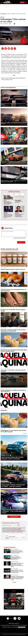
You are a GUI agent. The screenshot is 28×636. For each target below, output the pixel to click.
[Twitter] (19, 618)
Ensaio (3, 455)
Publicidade (14, 627)
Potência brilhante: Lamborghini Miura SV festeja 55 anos (16, 558)
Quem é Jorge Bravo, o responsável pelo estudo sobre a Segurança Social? (19, 215)
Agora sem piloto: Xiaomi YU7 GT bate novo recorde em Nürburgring (17, 571)
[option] (14, 601)
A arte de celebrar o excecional (19, 202)
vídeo (24, 57)
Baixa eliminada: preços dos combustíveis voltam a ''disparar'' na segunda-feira (13, 142)
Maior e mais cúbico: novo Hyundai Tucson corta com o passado (14, 123)
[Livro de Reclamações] (9, 618)
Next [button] (23, 599)
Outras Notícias (14, 191)
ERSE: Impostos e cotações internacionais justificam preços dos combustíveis (13, 181)
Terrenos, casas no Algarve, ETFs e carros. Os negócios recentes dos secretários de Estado (8, 216)
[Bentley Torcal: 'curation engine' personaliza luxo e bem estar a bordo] (7, 552)
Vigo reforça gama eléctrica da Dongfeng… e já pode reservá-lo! (13, 162)
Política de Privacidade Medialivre (15, 529)
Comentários (8, 228)
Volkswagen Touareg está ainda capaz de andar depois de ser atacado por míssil (17, 565)
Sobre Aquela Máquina (14, 623)
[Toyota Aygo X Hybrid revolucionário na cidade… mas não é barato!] (14, 481)
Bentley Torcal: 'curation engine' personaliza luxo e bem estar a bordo (17, 551)
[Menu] (1, 2)
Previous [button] (5, 599)
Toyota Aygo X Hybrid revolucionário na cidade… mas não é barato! (13, 485)
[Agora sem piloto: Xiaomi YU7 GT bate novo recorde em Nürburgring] (7, 572)
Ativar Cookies (21, 627)
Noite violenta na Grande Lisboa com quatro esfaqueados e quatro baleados (8, 203)
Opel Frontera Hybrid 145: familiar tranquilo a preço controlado (12, 458)
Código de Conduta (6, 627)
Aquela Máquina (3, 13)
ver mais (14, 582)
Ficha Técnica (23, 625)
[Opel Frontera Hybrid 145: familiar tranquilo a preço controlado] (14, 453)
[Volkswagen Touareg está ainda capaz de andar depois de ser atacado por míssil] (7, 565)
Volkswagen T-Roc (22, 54)
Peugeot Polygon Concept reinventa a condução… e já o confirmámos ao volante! (13, 511)
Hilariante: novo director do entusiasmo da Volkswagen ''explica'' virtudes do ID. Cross (17, 578)
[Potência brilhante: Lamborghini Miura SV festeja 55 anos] (7, 559)
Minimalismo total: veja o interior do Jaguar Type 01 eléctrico (13, 104)
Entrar (22, 2)
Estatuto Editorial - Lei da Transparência (10, 625)
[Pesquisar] (26, 2)
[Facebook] (15, 618)
